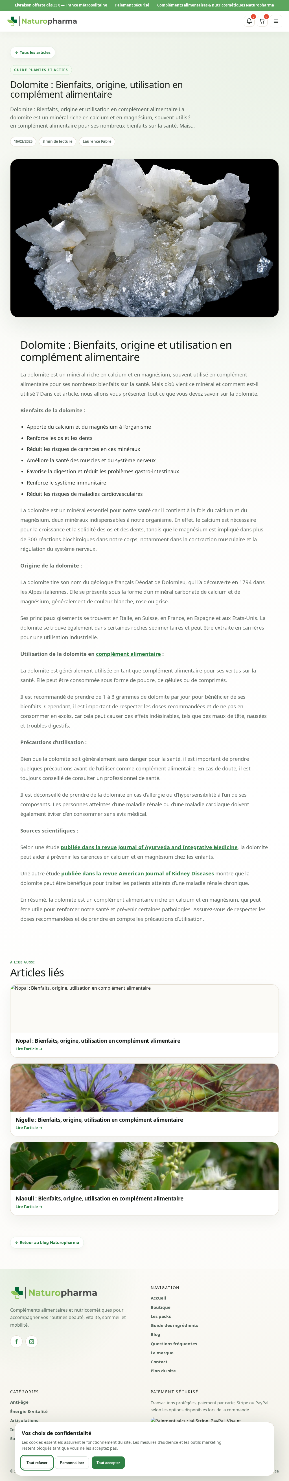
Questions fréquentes (174, 1343)
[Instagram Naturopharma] (31, 1341)
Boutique (160, 1307)
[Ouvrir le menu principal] (276, 21)
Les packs (161, 1316)
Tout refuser (37, 1463)
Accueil (158, 1298)
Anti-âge (19, 1402)
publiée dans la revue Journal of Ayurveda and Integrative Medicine (149, 847)
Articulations (24, 1420)
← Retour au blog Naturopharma (47, 1242)
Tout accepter (108, 1463)
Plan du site (163, 1370)
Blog (155, 1334)
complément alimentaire (128, 653)
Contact (159, 1361)
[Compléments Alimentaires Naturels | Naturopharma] (42, 21)
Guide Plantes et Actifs (41, 69)
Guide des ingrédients (174, 1325)
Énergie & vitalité (29, 1411)
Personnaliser (72, 1463)
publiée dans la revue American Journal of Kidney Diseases (137, 873)
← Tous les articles (33, 52)
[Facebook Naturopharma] (16, 1341)
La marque (162, 1352)
